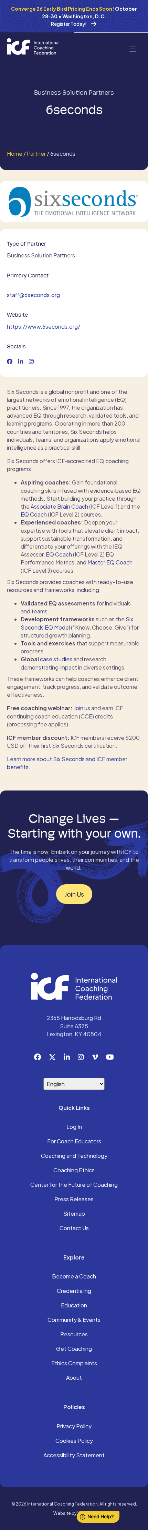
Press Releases (74, 1199)
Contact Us (74, 1228)
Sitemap (74, 1214)
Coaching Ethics (74, 1170)
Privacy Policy (74, 1427)
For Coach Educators (74, 1142)
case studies (56, 659)
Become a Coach (74, 1277)
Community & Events (74, 1320)
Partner (36, 153)
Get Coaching (74, 1349)
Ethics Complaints (74, 1363)
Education (74, 1306)
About (74, 1378)
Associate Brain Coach (59, 506)
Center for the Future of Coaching (74, 1185)
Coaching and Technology (74, 1156)
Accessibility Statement (74, 1455)
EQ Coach (34, 514)
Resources (74, 1335)
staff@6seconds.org (33, 294)
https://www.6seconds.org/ (43, 326)
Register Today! (69, 24)
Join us (82, 708)
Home (14, 153)
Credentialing (74, 1291)
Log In (74, 1127)
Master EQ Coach (110, 562)
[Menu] (132, 48)
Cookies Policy (74, 1441)
